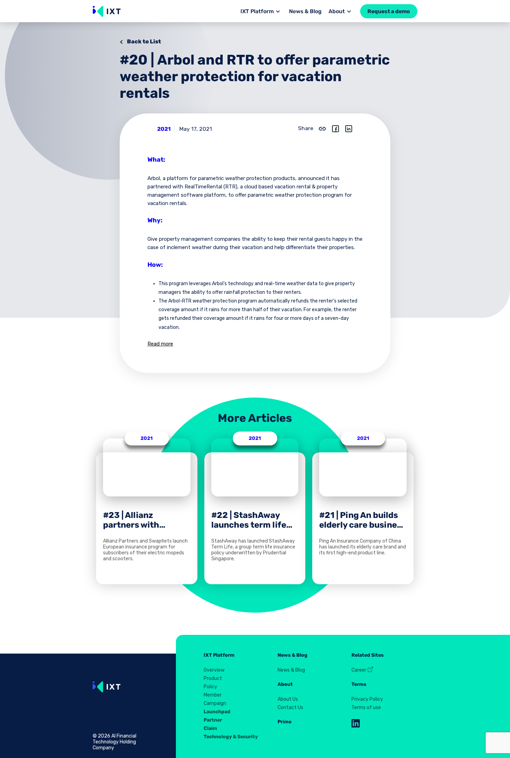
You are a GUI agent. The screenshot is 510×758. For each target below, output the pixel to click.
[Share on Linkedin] (349, 128)
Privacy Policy (367, 699)
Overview (214, 670)
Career (359, 670)
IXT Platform (257, 11)
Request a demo (388, 11)
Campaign (215, 703)
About (337, 11)
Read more (160, 344)
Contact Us (290, 707)
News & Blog (305, 11)
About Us (288, 699)
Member (213, 695)
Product (213, 678)
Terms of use (366, 707)
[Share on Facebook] (335, 128)
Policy (210, 687)
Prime (284, 722)
